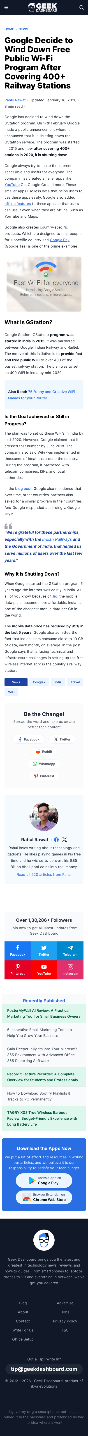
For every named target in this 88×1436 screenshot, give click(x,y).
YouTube (12, 184)
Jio (54, 596)
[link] (56, 839)
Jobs (65, 1312)
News (23, 29)
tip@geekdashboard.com (44, 1369)
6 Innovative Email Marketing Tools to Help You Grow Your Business (39, 1032)
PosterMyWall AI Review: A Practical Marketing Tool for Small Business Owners (44, 1013)
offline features (18, 203)
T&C (65, 1330)
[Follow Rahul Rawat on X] (64, 839)
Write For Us (22, 1330)
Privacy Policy (65, 1321)
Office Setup (23, 1339)
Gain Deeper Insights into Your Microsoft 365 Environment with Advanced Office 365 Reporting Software (42, 1055)
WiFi (11, 692)
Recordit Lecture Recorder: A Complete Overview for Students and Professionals (42, 1077)
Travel (75, 682)
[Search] (81, 7)
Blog (23, 1303)
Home (9, 29)
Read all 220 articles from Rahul (44, 874)
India (58, 682)
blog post (23, 488)
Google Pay (59, 240)
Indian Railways (57, 539)
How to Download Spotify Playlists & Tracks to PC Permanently (38, 1096)
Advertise (65, 1303)
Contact (23, 1321)
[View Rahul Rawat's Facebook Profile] (56, 839)
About (23, 1312)
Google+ (39, 682)
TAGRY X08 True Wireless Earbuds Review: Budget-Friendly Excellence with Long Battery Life (42, 1118)
